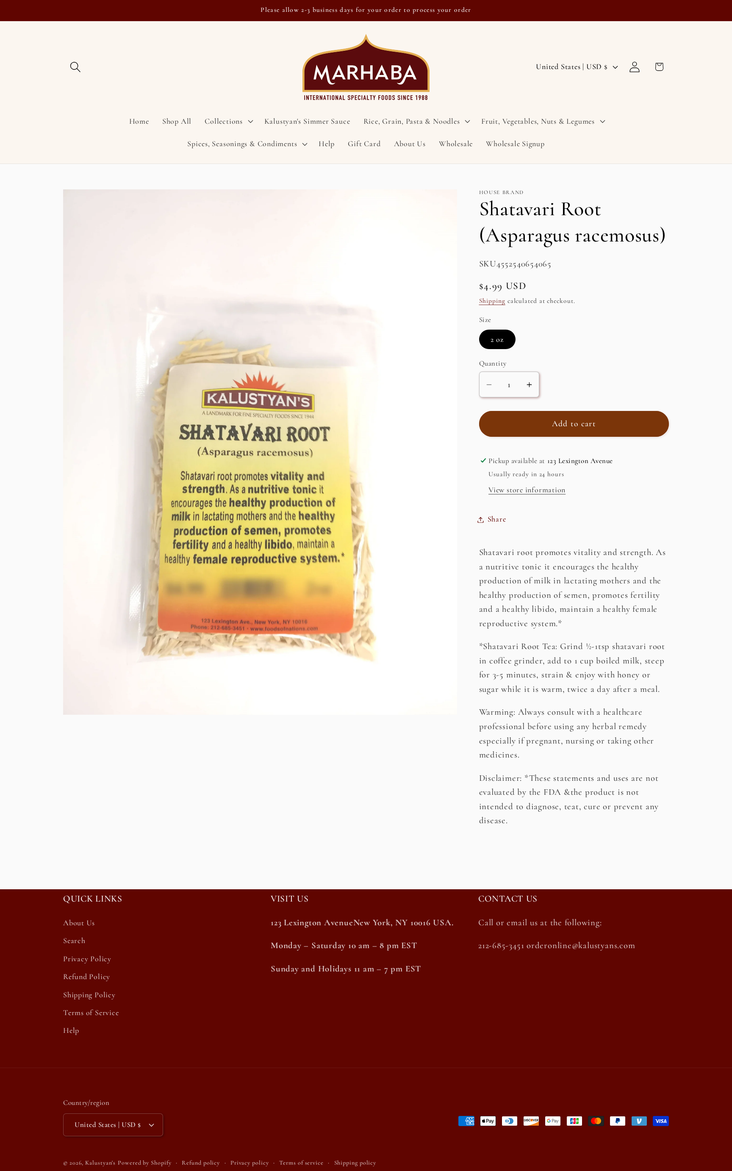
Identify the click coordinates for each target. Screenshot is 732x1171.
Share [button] (497, 519)
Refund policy (201, 1162)
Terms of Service (91, 1012)
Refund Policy (86, 977)
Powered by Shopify (144, 1162)
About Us (79, 923)
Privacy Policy (87, 958)
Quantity (493, 363)
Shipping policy (355, 1162)
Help (71, 1030)
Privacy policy (249, 1162)
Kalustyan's (100, 1162)
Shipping (492, 301)
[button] (75, 67)
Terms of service (301, 1162)
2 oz (497, 339)
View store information (527, 490)
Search (74, 941)
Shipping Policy (89, 994)
